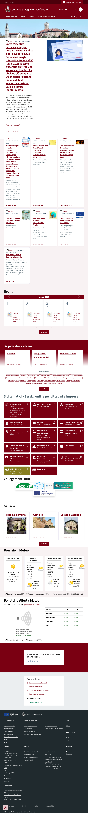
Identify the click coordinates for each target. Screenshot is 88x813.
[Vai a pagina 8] (51, 327)
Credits (36, 806)
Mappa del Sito (50, 806)
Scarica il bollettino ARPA (15, 640)
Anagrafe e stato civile (30, 726)
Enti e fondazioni (8, 731)
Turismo (54, 383)
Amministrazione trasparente (53, 760)
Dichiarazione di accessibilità (53, 757)
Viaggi (59, 383)
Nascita (34, 380)
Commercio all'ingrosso (63, 375)
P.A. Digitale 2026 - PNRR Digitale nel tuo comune (67, 220)
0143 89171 (12, 760)
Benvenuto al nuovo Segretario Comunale (14, 256)
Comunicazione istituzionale (26, 377)
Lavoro (17, 380)
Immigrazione (66, 377)
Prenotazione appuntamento (53, 766)
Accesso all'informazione (12, 375)
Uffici (5, 742)
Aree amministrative (9, 726)
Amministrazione (11, 16)
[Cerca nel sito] (80, 9)
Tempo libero (47, 383)
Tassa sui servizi (38, 383)
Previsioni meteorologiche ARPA (38, 594)
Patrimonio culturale (49, 380)
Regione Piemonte (9, 2)
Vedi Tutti (44, 389)
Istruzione (11, 380)
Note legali (48, 754)
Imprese (80, 377)
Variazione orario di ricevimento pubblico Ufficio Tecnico (40, 221)
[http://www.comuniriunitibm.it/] (39, 486)
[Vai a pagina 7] (49, 327)
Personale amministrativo (11, 737)
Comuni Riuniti (28, 760)
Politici (5, 740)
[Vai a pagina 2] (38, 327)
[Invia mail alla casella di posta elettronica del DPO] (15, 791)
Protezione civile (75, 380)
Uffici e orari (7, 778)
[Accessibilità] (5, 807)
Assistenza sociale (45, 375)
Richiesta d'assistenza (51, 768)
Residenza (30, 383)
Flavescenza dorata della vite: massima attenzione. (13, 220)
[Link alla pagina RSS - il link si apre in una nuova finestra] (66, 9)
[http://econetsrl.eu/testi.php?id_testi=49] (24, 486)
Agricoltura (23, 375)
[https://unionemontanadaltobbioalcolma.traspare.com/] (49, 486)
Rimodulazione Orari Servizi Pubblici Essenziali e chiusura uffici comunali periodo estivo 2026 (40, 151)
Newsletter (69, 754)
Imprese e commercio (51, 726)
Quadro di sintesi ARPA (34, 640)
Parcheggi (40, 380)
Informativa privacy (50, 752)
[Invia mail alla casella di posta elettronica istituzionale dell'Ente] (13, 766)
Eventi (67, 740)
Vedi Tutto (44, 332)
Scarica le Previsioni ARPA (15, 594)
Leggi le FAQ (48, 762)
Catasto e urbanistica (30, 731)
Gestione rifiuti (52, 377)
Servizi (31, 16)
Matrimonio (23, 380)
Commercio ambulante (12, 377)
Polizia (68, 380)
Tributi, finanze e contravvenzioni (54, 730)
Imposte (74, 377)
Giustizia (59, 377)
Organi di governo (9, 734)
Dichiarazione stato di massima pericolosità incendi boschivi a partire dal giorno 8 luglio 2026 (67, 151)
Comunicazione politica (41, 377)
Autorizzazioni (28, 729)
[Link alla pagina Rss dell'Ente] (67, 751)
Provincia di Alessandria (31, 757)
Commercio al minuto (76, 375)
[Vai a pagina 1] (36, 327)
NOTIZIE (10, 41)
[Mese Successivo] (79, 296)
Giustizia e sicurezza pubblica (32, 734)
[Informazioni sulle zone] (32, 605)
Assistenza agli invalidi (33, 375)
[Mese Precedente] (9, 296)
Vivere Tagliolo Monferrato (46, 16)
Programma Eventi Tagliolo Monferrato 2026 (16, 317)
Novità (23, 16)
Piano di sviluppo (60, 380)
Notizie (68, 726)
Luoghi (67, 737)
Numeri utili (7, 781)
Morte (29, 380)
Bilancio (54, 375)
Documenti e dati (8, 729)
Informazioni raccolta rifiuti (32, 752)
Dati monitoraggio (9, 806)
